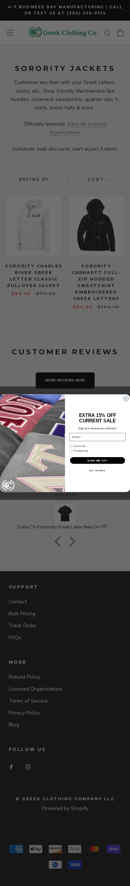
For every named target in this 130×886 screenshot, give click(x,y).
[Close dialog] (126, 398)
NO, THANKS (97, 470)
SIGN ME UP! (97, 460)
